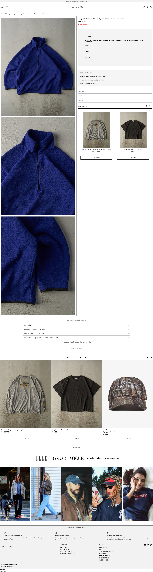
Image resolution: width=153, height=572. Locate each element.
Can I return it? (29, 325)
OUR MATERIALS (66, 552)
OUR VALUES (64, 550)
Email (87, 45)
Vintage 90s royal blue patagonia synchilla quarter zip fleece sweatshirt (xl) (26, 14)
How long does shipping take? (35, 329)
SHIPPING (102, 554)
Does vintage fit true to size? (34, 333)
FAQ (100, 550)
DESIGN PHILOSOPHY (67, 554)
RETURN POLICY (104, 556)
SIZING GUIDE (104, 558)
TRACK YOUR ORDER (106, 552)
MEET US (63, 548)
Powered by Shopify (7, 566)
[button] (147, 7)
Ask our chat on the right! (82, 342)
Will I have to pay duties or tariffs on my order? (41, 338)
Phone (87, 51)
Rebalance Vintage (11, 564)
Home (3, 14)
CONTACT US (103, 548)
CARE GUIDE (103, 560)
